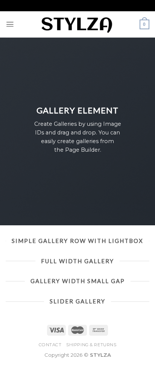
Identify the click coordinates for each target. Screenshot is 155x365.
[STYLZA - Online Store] (77, 24)
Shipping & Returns (91, 344)
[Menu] (10, 24)
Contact (50, 344)
